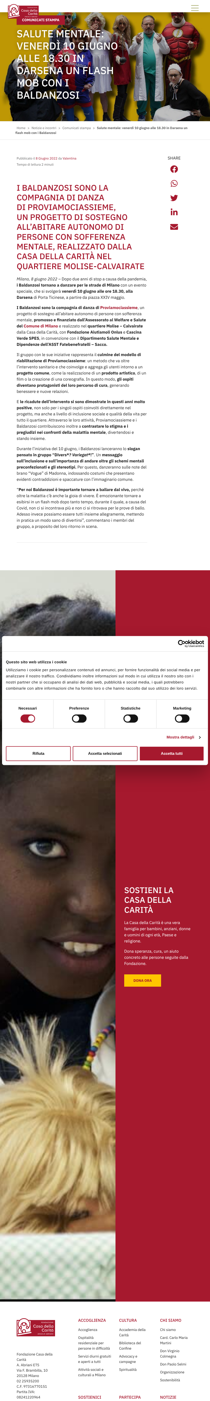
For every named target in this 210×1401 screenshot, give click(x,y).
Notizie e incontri (44, 128)
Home (21, 128)
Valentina (69, 158)
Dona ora (142, 980)
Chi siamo (168, 1329)
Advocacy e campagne (128, 1359)
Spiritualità (127, 1369)
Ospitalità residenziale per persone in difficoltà (94, 1343)
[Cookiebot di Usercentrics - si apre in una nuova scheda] (181, 643)
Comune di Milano (41, 326)
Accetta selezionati (105, 753)
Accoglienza (87, 1329)
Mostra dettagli (180, 737)
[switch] (79, 718)
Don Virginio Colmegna (170, 1354)
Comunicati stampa (40, 20)
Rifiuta (38, 753)
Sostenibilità (170, 1380)
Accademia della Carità (132, 1332)
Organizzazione (172, 1372)
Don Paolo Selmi (173, 1364)
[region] (105, 675)
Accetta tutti (172, 753)
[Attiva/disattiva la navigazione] (195, 8)
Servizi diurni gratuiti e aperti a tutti (94, 1359)
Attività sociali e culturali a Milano (92, 1372)
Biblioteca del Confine (130, 1346)
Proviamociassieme (119, 307)
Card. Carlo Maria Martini (174, 1340)
